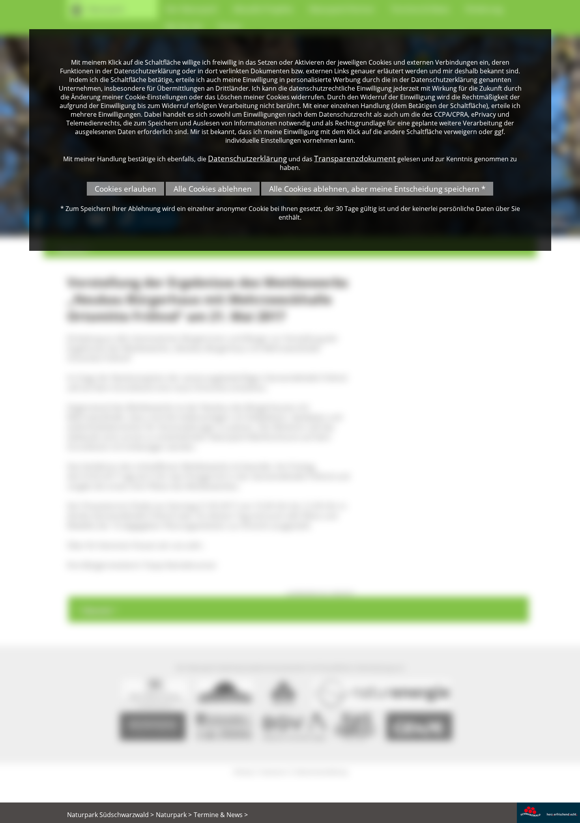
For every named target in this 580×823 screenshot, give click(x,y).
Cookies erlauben (125, 189)
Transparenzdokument (355, 158)
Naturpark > (174, 814)
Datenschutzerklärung (247, 158)
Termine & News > (221, 814)
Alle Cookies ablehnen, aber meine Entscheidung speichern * (377, 189)
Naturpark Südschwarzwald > (110, 814)
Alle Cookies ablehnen (213, 189)
